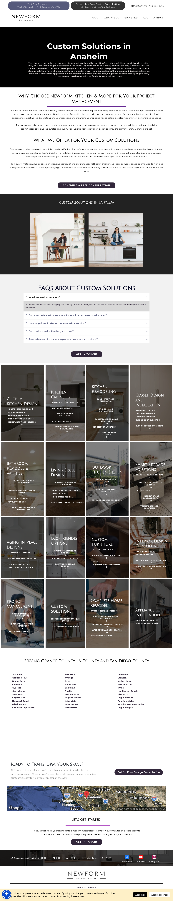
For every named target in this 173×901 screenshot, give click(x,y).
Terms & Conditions (86, 887)
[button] (7, 894)
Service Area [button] (131, 17)
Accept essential (159, 894)
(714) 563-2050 (37, 858)
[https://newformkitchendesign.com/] (26, 17)
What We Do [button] (111, 17)
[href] (86, 798)
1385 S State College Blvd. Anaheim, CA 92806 (84, 858)
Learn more (77, 896)
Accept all (140, 894)
